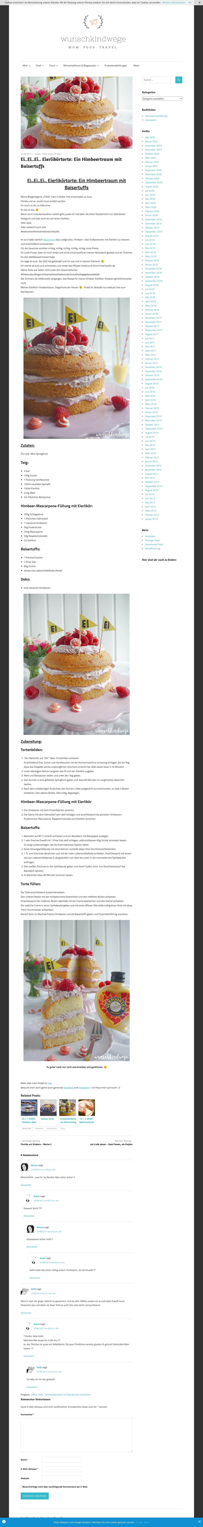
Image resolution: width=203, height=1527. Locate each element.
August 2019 (151, 236)
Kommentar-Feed (154, 544)
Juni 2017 (150, 342)
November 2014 (153, 469)
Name (24, 1459)
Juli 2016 (149, 387)
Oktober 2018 (152, 277)
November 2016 (153, 371)
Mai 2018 (150, 297)
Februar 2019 (152, 260)
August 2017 (151, 334)
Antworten (26, 1185)
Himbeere (39, 1128)
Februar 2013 (152, 515)
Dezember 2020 (153, 170)
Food (38, 65)
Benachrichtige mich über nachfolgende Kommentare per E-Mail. (55, 1487)
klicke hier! (142, 1522)
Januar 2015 (151, 461)
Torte (63, 1128)
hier (50, 1083)
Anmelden (150, 536)
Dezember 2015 (153, 416)
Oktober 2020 (152, 178)
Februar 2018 (152, 310)
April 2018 (150, 301)
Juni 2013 (150, 498)
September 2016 (153, 379)
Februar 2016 (152, 408)
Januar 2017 (151, 363)
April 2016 (150, 400)
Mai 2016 (150, 396)
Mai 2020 (150, 199)
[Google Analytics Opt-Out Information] (4, 1522)
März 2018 (150, 305)
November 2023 (153, 149)
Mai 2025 (150, 137)
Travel (52, 65)
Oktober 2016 (152, 375)
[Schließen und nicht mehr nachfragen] (199, 1522)
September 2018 (153, 281)
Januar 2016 (151, 412)
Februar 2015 (152, 457)
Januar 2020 (151, 215)
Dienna (34, 1165)
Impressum (150, 120)
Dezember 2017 (153, 318)
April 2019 (150, 252)
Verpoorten (49, 239)
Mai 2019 (150, 248)
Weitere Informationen (173, 2)
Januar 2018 (151, 314)
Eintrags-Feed (152, 540)
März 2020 (150, 207)
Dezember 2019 (153, 219)
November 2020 (153, 174)
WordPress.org (152, 548)
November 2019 (153, 223)
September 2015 (153, 428)
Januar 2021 (151, 166)
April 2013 (150, 506)
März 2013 (150, 510)
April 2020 (150, 203)
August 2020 (151, 186)
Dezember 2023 (153, 145)
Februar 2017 (152, 359)
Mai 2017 (150, 346)
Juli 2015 (149, 437)
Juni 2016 (150, 392)
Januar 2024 (151, 141)
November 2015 (153, 420)
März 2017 (150, 355)
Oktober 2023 (152, 154)
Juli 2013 (149, 494)
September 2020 (153, 182)
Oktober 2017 (152, 326)
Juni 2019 (150, 244)
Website (25, 1478)
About (136, 65)
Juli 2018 (149, 289)
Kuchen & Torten (55, 153)
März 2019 (150, 256)
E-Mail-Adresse (29, 1469)
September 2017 (153, 330)
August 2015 (151, 433)
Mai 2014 (150, 478)
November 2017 (153, 322)
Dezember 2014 (153, 465)
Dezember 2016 (153, 367)
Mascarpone (52, 1128)
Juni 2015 (150, 441)
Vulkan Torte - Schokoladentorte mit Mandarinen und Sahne (60, 1394)
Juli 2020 (149, 191)
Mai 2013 (150, 502)
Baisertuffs (27, 1128)
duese (37, 1196)
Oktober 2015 (152, 424)
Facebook (69, 1087)
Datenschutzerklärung (156, 116)
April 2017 (150, 350)
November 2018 (153, 273)
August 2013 (151, 490)
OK (189, 2)
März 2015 (150, 453)
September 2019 (153, 231)
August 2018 (151, 285)
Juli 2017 (149, 338)
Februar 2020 (152, 211)
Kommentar (27, 1414)
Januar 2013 (151, 519)
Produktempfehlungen (116, 65)
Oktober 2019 (152, 227)
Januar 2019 (151, 264)
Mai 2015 (150, 445)
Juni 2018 (150, 293)
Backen (38, 153)
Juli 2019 (149, 240)
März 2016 (150, 404)
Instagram (84, 1087)
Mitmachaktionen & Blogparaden (79, 65)
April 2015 (150, 449)
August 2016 (151, 383)
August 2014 (151, 474)
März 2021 (150, 158)
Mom (25, 65)
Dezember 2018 (153, 268)
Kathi (33, 1289)
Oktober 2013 (152, 482)
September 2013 (153, 486)
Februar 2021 (152, 162)
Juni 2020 (150, 195)
